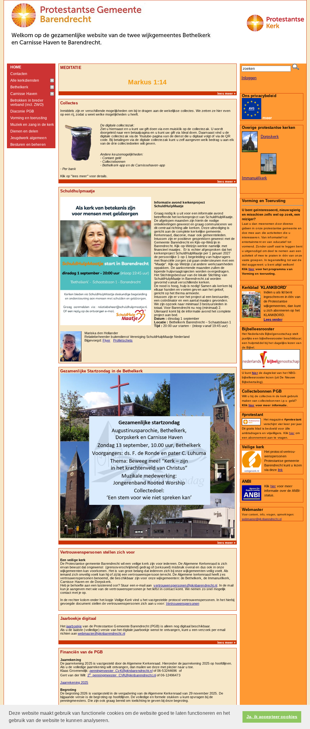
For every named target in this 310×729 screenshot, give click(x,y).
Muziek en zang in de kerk (32, 125)
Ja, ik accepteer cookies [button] (271, 716)
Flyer (106, 340)
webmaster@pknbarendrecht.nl (101, 633)
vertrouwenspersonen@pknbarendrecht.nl (185, 585)
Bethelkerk (19, 87)
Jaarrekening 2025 (74, 682)
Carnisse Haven (24, 94)
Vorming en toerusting (28, 118)
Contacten (19, 74)
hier (251, 269)
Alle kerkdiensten (24, 80)
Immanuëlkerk (254, 178)
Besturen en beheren (28, 144)
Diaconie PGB (22, 111)
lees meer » (226, 93)
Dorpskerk (270, 136)
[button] (111, 721)
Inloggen (249, 78)
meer (267, 118)
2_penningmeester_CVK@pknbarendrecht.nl (121, 675)
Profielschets (123, 340)
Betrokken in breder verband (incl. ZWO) (27, 102)
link (280, 470)
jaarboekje (74, 626)
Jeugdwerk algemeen (28, 138)
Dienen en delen (24, 131)
